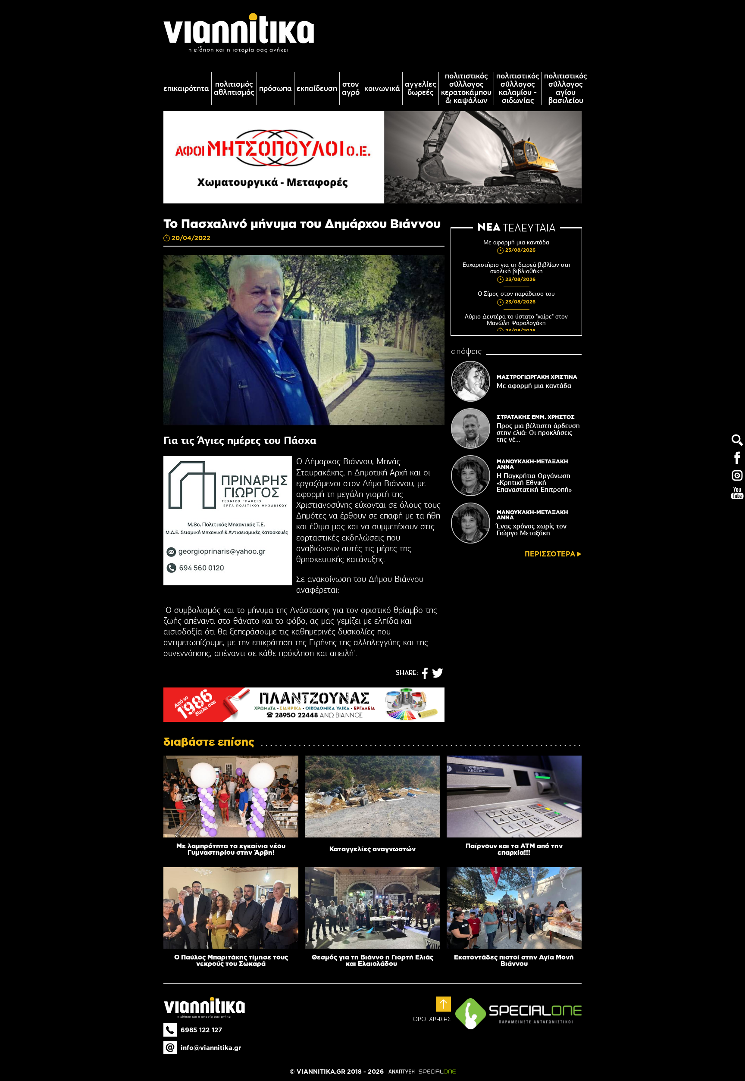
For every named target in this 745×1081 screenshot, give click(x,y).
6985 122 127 (201, 1030)
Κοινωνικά (382, 88)
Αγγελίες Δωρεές (420, 88)
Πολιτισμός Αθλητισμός (234, 88)
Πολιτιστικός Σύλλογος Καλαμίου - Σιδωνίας (517, 88)
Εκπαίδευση (317, 88)
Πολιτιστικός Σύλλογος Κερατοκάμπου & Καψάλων (466, 88)
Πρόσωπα (275, 88)
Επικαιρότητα (186, 88)
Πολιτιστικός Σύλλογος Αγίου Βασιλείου (565, 88)
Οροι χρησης (432, 1019)
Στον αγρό (351, 88)
